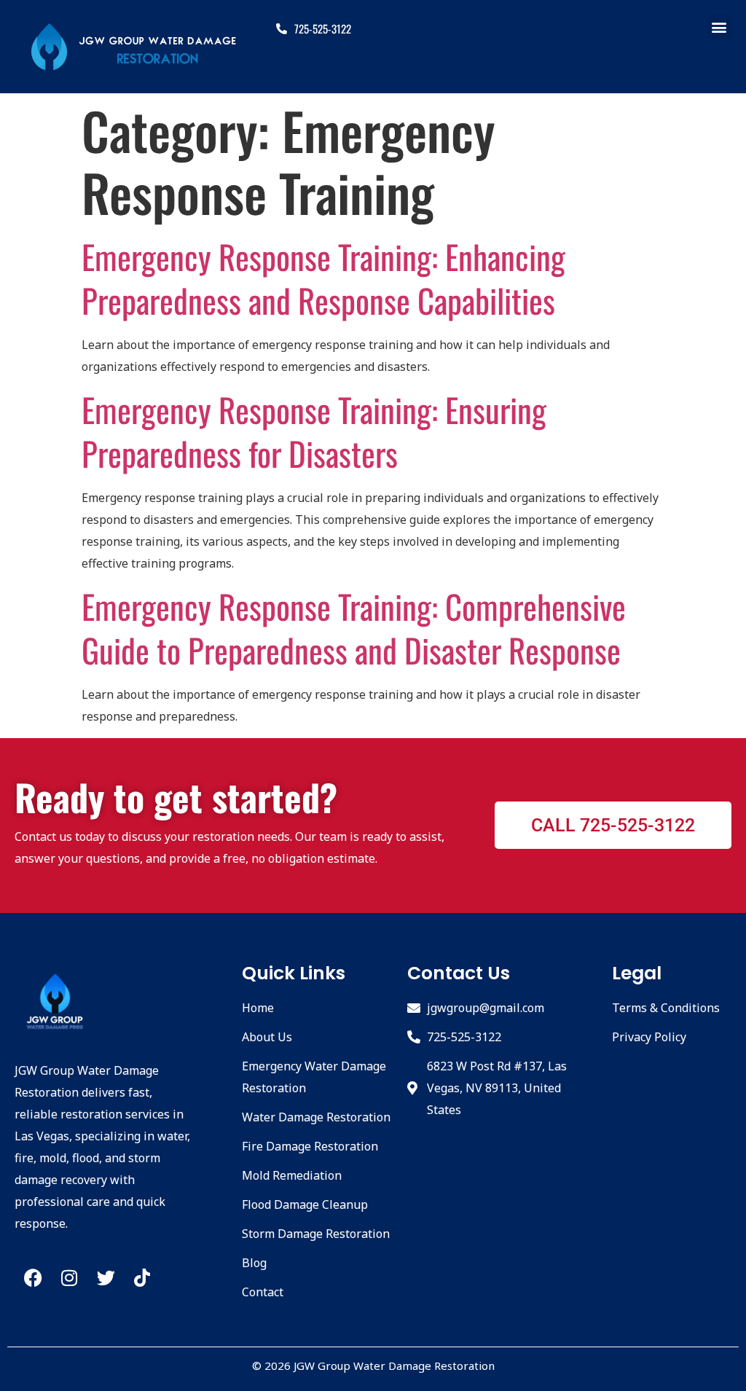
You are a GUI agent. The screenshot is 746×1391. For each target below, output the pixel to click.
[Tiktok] (142, 1277)
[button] (719, 27)
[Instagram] (69, 1277)
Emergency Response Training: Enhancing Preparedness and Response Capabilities (323, 278)
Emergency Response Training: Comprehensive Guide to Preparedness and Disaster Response (354, 627)
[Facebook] (33, 1277)
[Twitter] (105, 1277)
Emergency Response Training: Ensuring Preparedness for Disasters (314, 431)
